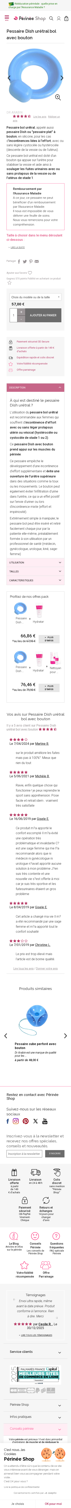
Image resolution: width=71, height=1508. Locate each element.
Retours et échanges (46, 1209)
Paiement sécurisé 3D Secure (33, 341)
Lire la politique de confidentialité (21, 1487)
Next (62, 78)
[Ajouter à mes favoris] (29, 274)
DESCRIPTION (17, 387)
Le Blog (14, 1243)
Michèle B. (42, 776)
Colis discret (56, 1181)
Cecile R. (45, 1324)
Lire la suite (18, 247)
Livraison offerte (14, 1181)
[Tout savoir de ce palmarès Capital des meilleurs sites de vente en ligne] (35, 1374)
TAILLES (14, 571)
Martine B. (42, 744)
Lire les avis (39, 116)
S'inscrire (55, 1153)
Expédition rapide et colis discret (35, 357)
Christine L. (42, 945)
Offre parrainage (26, 369)
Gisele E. (43, 819)
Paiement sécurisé (25, 1209)
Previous (9, 78)
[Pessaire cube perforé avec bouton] (35, 1033)
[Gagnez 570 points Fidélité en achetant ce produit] (9, 283)
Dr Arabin (14, 112)
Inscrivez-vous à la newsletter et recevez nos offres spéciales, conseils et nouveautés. (35, 1141)
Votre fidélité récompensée (32, 363)
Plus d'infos (49, 639)
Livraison (35, 1179)
